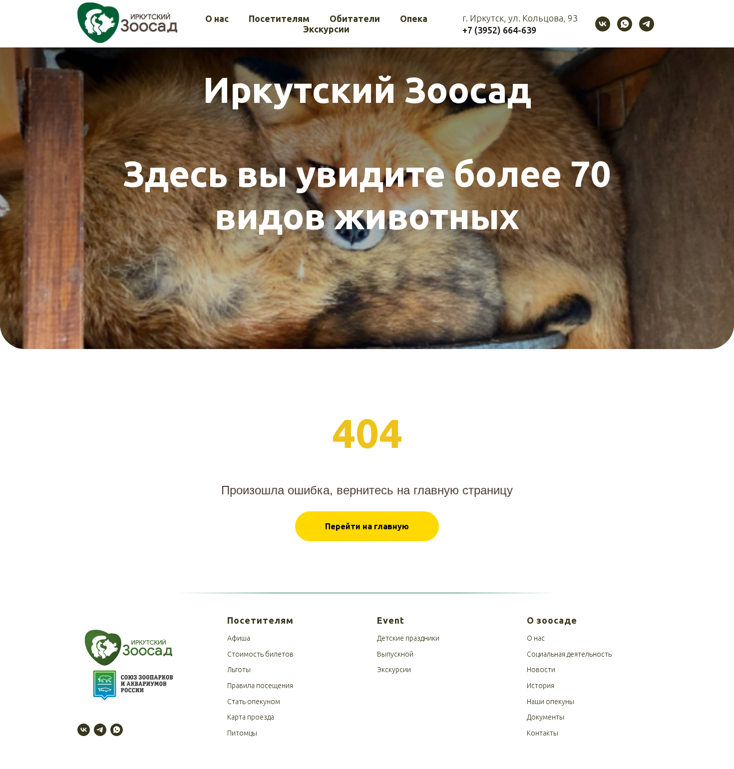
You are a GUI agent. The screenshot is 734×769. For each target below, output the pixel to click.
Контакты (542, 733)
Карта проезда (250, 717)
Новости (541, 670)
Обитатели (355, 18)
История (540, 686)
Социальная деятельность (569, 654)
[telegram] (646, 23)
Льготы (239, 670)
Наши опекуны (550, 702)
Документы (545, 717)
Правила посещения (260, 686)
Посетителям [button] (279, 18)
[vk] (602, 23)
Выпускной (395, 654)
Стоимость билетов (260, 654)
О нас (217, 18)
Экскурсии (326, 29)
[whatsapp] (624, 23)
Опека (413, 18)
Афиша (238, 638)
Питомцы (242, 733)
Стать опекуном (253, 702)
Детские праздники (408, 638)
